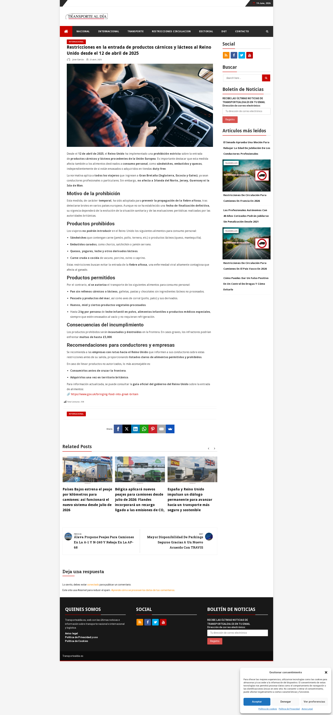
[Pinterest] (152, 429)
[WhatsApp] (144, 429)
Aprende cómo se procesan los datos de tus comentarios (142, 590)
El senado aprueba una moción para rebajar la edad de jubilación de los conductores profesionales (246, 148)
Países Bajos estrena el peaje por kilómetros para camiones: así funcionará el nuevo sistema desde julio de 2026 (87, 499)
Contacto (242, 31)
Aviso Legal (307, 709)
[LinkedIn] (135, 429)
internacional (108, 31)
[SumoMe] (170, 429)
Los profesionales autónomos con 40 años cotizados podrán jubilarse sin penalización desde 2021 (246, 216)
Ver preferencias (314, 701)
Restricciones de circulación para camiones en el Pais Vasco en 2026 (245, 265)
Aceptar (257, 701)
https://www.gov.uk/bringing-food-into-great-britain (104, 394)
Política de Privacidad (289, 709)
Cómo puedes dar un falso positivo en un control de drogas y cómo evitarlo (245, 284)
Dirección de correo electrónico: (242, 105)
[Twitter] (241, 55)
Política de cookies (267, 709)
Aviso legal (71, 633)
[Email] (161, 429)
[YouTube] (249, 55)
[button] (326, 672)
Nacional (83, 31)
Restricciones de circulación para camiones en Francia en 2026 (244, 198)
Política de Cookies (76, 641)
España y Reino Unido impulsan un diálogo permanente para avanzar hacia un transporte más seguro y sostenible (190, 499)
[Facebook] (118, 429)
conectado (93, 584)
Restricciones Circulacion (171, 31)
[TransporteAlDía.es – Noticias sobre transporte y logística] (66, 31)
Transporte (135, 31)
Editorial (206, 31)
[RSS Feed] (226, 55)
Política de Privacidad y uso (81, 637)
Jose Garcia (78, 59)
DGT (224, 31)
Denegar (285, 701)
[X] (126, 429)
